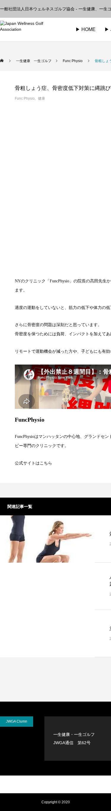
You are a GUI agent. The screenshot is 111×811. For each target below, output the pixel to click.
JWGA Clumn (16, 721)
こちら (46, 463)
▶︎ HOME (85, 29)
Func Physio (25, 98)
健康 (41, 98)
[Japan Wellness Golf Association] (31, 29)
